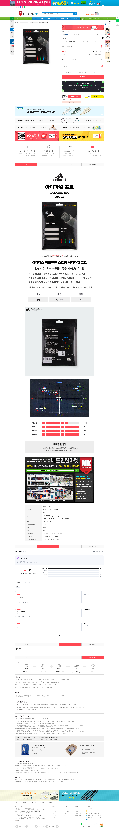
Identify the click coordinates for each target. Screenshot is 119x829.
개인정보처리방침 (33, 802)
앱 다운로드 (21, 826)
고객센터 (94, 7)
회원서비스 (66, 806)
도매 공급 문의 (78, 813)
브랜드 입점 (54, 808)
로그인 (69, 7)
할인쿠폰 (54, 811)
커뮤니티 (100, 7)
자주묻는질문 (66, 811)
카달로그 (65, 817)
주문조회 (84, 7)
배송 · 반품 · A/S (92, 164)
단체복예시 (54, 815)
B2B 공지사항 (78, 815)
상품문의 (70, 164)
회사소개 (17, 802)
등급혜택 (65, 808)
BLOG (60, 826)
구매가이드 (77, 811)
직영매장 (42, 802)
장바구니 (79, 7)
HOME (16, 22)
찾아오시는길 (49, 802)
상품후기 (48, 164)
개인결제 (89, 7)
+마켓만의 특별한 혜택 (72, 102)
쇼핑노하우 (54, 817)
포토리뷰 (65, 815)
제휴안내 (54, 806)
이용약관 (24, 802)
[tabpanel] (59, 111)
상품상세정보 (26, 164)
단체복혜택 (54, 813)
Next (108, 26)
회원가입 (74, 7)
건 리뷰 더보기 (100, 34)
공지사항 (77, 808)
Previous (106, 26)
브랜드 (64, 38)
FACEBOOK (41, 826)
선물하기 (83, 73)
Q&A (65, 813)
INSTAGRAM (51, 826)
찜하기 (70, 73)
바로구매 (82, 77)
